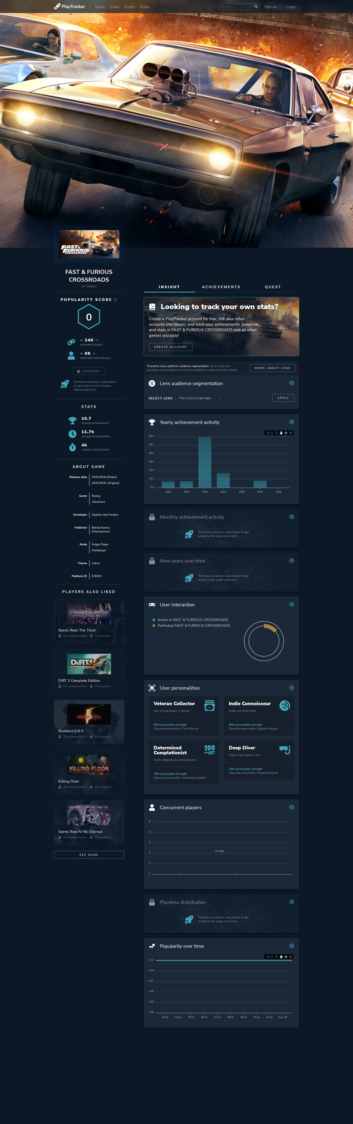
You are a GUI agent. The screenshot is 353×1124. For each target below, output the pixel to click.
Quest (114, 6)
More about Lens (273, 368)
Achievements (221, 287)
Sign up (270, 6)
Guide (144, 6)
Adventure (98, 502)
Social (100, 6)
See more (88, 855)
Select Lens (161, 398)
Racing (96, 496)
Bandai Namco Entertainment (101, 529)
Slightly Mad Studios (105, 515)
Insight (129, 6)
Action (96, 563)
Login (292, 6)
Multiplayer (99, 550)
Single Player (100, 544)
